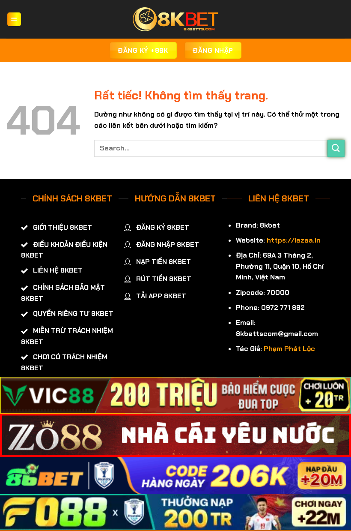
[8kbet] (175, 19)
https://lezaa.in (294, 240)
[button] (14, 19)
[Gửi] (336, 148)
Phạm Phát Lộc (289, 348)
